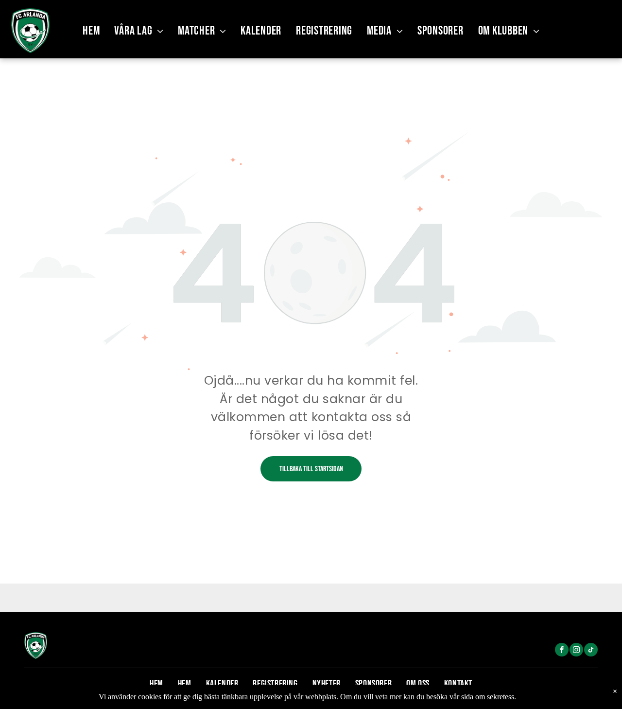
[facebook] (562, 651)
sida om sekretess (487, 696)
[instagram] (576, 651)
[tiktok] (591, 651)
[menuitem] (91, 30)
